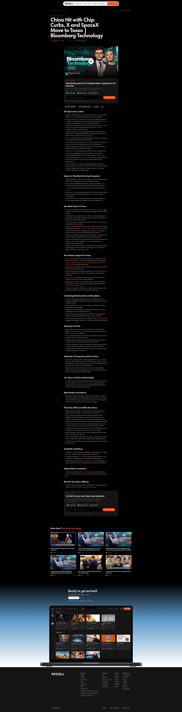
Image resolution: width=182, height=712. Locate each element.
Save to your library (71, 106)
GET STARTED (74, 597)
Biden (69, 114)
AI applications (89, 135)
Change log (105, 684)
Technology (65, 10)
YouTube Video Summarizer (89, 691)
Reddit (116, 677)
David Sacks (79, 262)
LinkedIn (116, 684)
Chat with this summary (85, 106)
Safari (125, 684)
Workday (89, 460)
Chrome (125, 677)
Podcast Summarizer (87, 695)
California (94, 230)
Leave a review (106, 679)
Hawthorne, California (82, 228)
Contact (104, 677)
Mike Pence (102, 271)
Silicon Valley (69, 258)
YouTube (116, 682)
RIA (80, 456)
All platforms (127, 675)
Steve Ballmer (69, 285)
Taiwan (103, 155)
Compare (83, 684)
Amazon (67, 415)
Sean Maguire (98, 262)
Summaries (84, 688)
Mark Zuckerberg (70, 262)
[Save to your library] (74, 533)
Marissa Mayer (80, 285)
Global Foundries (81, 157)
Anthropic (81, 331)
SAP (83, 460)
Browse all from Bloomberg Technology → (120, 528)
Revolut (75, 487)
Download (101, 3)
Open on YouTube (126, 10)
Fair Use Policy (126, 708)
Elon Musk (68, 209)
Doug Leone (87, 262)
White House (85, 382)
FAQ (89, 3)
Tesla (78, 224)
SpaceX (95, 209)
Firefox (125, 682)
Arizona (67, 189)
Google (73, 365)
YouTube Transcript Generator (90, 693)
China (73, 116)
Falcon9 (97, 228)
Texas (101, 209)
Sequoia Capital (69, 264)
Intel (90, 157)
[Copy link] (102, 106)
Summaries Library (55, 10)
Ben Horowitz (69, 277)
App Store (126, 686)
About (82, 675)
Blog (82, 686)
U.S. (66, 121)
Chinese (104, 121)
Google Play (126, 688)
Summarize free (109, 97)
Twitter (116, 675)
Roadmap (105, 686)
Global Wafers (86, 472)
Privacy (104, 708)
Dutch (72, 151)
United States (85, 249)
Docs (84, 3)
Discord (116, 679)
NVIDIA (91, 363)
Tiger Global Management (88, 487)
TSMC (98, 155)
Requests (105, 682)
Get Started (112, 3)
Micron (67, 138)
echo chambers (100, 318)
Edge (124, 679)
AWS (66, 365)
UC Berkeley (81, 305)
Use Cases (78, 3)
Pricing (94, 3)
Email (116, 686)
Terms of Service (114, 708)
